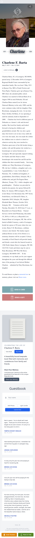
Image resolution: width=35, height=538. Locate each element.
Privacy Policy (12, 530)
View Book (9, 351)
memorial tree (23, 274)
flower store (22, 277)
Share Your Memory (12, 379)
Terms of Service (22, 530)
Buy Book (18, 351)
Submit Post (17, 410)
